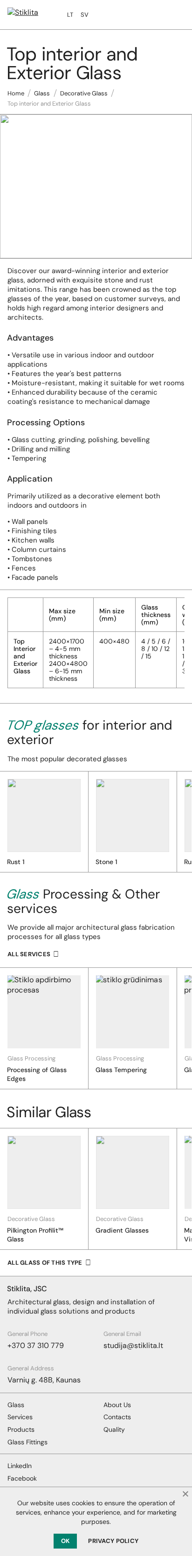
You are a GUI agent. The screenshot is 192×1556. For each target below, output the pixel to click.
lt (70, 15)
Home (15, 93)
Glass (42, 93)
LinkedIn (19, 1466)
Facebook (22, 1478)
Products (20, 1429)
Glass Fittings (27, 1442)
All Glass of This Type (44, 1263)
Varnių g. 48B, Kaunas (44, 1380)
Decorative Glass (84, 93)
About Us (117, 1405)
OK (65, 1541)
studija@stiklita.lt (133, 1345)
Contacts (117, 1417)
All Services (28, 954)
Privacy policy (113, 1541)
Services (20, 1417)
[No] (185, 1493)
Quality (114, 1429)
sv (85, 15)
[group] (44, 1028)
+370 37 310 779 (35, 1345)
